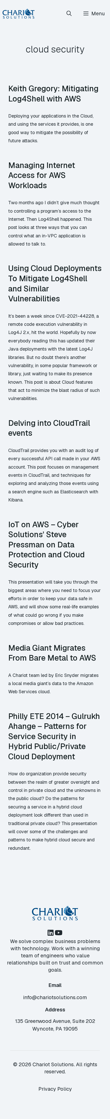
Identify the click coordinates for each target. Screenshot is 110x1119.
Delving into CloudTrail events (49, 428)
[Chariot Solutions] (19, 13)
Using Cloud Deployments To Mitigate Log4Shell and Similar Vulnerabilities (55, 283)
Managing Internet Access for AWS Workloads (41, 175)
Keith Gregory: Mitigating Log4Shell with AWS (53, 93)
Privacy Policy (55, 1089)
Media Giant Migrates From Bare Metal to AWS (52, 653)
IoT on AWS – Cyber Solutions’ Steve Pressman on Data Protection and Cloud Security (46, 544)
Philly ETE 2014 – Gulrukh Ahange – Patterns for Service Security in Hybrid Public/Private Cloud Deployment (54, 736)
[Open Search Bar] (69, 13)
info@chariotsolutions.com (55, 997)
